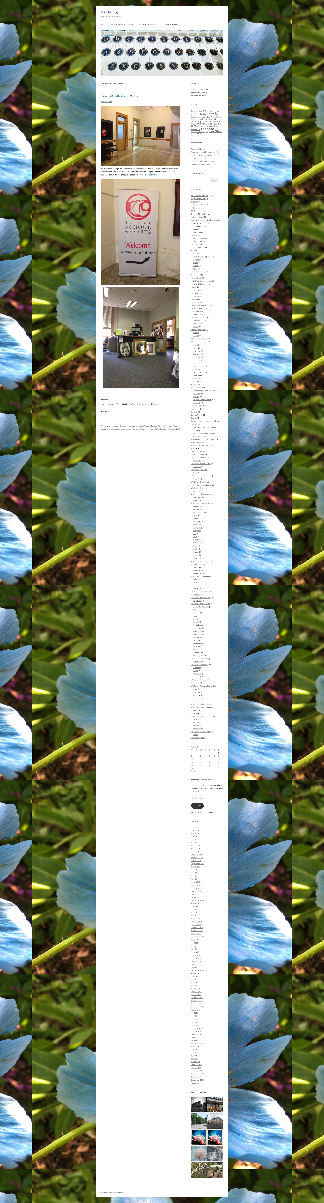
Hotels (193, 287)
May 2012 (194, 1019)
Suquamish (197, 573)
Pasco (195, 473)
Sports (193, 418)
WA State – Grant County (202, 485)
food (217, 115)
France (195, 253)
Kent (194, 534)
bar (218, 111)
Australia (194, 202)
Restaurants (196, 387)
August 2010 (195, 1083)
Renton (195, 546)
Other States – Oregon (199, 339)
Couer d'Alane (198, 320)
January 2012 (196, 1031)
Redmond (196, 543)
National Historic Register (140, 426)
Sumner (196, 649)
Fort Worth (197, 351)
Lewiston (196, 323)
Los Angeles (197, 311)
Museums (195, 296)
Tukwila (195, 555)
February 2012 (196, 1028)
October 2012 (196, 1004)
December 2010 (197, 1071)
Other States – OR (198, 330)
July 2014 (194, 943)
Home (103, 24)
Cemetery (195, 244)
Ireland (195, 263)
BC (192, 211)
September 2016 (197, 864)
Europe (194, 250)
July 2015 (194, 906)
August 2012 (195, 1010)
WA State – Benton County (201, 463)
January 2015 (196, 924)
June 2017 (194, 839)
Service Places (196, 415)
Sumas (195, 713)
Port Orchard (197, 564)
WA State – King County (200, 503)
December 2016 (197, 854)
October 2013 (196, 967)
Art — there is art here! (199, 196)
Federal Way (197, 527)
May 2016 (194, 876)
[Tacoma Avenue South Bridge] (199, 1121)
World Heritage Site (200, 284)
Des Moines (197, 524)
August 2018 (195, 830)
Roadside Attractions (199, 406)
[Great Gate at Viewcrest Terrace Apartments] (199, 1170)
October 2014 (196, 934)
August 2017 (195, 833)
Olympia (212, 121)
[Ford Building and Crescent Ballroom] (215, 1121)
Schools (154, 426)
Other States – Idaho (199, 317)
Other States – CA (198, 308)
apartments (198, 111)
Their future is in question (201, 445)
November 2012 (197, 1001)
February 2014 (196, 955)
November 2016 (197, 857)
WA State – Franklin (198, 470)
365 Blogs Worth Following (122, 24)
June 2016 (194, 873)
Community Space (198, 247)
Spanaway (197, 643)
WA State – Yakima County (201, 731)
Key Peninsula (198, 628)
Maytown (196, 692)
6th (192, 111)
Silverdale (196, 570)
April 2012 (194, 1022)
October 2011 (196, 1040)
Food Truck (197, 393)
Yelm (194, 701)
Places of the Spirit (198, 372)
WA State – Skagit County (200, 658)
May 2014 (194, 946)
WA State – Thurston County (201, 686)
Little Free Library (199, 223)
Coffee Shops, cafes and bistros (205, 390)
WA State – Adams (198, 454)
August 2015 (195, 903)
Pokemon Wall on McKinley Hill (202, 161)
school (203, 126)
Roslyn (195, 582)
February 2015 (196, 921)
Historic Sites (125, 426)
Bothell (195, 515)
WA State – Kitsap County (200, 561)
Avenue (213, 111)
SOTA (157, 429)
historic (214, 116)
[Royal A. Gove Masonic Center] (215, 1137)
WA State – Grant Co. (199, 482)
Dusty (195, 722)
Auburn (195, 506)
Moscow (196, 326)
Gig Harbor (197, 625)
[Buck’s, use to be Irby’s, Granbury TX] (215, 1170)
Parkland (196, 634)
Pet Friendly (195, 369)
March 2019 (195, 827)
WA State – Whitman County (201, 716)
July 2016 (194, 870)
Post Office (136, 429)
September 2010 (197, 1080)
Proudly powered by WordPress (112, 1192)
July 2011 (194, 1049)
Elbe (194, 616)
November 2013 (197, 964)
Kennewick (197, 467)
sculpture (209, 126)
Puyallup (209, 124)
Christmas (202, 113)
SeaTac (195, 549)
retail (198, 126)
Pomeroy (196, 479)
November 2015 (197, 894)
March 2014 (195, 952)
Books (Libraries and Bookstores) (204, 220)
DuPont (195, 610)
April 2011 (194, 1058)
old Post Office (151, 175)
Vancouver (197, 232)
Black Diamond (198, 512)
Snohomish (197, 677)
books (193, 113)
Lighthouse (195, 293)
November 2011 (197, 1037)
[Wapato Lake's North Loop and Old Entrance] (215, 1154)
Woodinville (197, 558)
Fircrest (195, 622)
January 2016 (196, 888)
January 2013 (196, 995)
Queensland (197, 208)
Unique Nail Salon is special (201, 164)
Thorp (195, 585)
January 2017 (196, 851)
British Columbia (197, 226)
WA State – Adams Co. (199, 457)
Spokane (196, 683)
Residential (195, 384)
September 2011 (197, 1043)
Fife (194, 619)
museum (205, 121)
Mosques (196, 378)
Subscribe (197, 806)
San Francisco (198, 314)
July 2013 (194, 976)
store (197, 129)
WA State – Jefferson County (202, 494)
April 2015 (194, 915)
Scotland (196, 266)
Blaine (195, 710)
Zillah (195, 735)
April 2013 (194, 985)
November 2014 (197, 931)
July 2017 (194, 836)
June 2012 (194, 1016)
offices (128, 429)
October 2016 (196, 861)
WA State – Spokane (199, 680)
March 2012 (195, 1025)
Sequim (195, 500)
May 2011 (194, 1055)
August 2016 (195, 867)
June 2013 (194, 979)
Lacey (195, 689)
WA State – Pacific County (200, 597)
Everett (195, 671)
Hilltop (207, 117)
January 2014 (196, 958)
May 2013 (194, 982)
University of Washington (199, 132)
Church (209, 113)
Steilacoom (197, 646)
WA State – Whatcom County (202, 707)
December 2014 (197, 928)
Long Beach (197, 601)
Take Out (196, 403)
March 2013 (195, 988)
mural (199, 121)
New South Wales (199, 205)
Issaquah (196, 530)
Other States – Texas (199, 342)
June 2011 (194, 1052)
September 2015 (197, 900)
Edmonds (196, 668)
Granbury (194, 117)
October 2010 (196, 1077)
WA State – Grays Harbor (200, 488)
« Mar (193, 770)
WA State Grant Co (198, 738)
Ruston (195, 640)
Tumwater (196, 698)
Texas (216, 130)
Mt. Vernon (197, 661)
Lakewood (205, 118)
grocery (202, 117)
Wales (195, 269)
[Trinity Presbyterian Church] (199, 1105)
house (197, 119)
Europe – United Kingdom (200, 256)
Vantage (196, 588)
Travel (193, 448)
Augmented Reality (198, 199)
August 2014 (195, 940)
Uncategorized (196, 451)
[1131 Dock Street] (199, 1154)
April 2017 (194, 842)
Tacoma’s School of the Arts (119, 95)
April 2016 (194, 879)
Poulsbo (196, 567)
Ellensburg (197, 579)
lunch (217, 119)
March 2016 (195, 882)
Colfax (195, 719)
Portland (196, 333)
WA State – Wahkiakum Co (201, 704)
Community (195, 115)
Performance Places (199, 366)
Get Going (109, 12)
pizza (203, 124)
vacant (194, 134)
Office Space (196, 302)
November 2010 (197, 1074)
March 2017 (195, 845)
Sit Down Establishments (202, 400)
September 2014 (197, 937)
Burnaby (196, 229)
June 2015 (194, 909)
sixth (193, 130)
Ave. (208, 111)
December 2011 (197, 1034)
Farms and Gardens (198, 272)
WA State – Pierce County (200, 604)
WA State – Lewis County (200, 591)
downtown (204, 115)
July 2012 (194, 1013)
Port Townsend (198, 497)
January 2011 (196, 1068)
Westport (196, 491)
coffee (215, 112)
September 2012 (197, 1007)
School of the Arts (147, 429)
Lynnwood (197, 674)
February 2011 (196, 1065)
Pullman (196, 725)
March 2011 (195, 1062)
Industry (194, 290)
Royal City (195, 409)
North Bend (197, 540)
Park (199, 123)
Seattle (216, 126)
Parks (193, 363)
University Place (215, 131)
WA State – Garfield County (201, 476)
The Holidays (196, 442)
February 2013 (196, 991)
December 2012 (197, 998)
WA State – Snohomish (199, 664)
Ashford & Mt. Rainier (201, 607)
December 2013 (197, 961)
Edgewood (197, 613)
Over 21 (196, 397)
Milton (195, 537)
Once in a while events (199, 305)
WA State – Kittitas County (201, 576)
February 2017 (196, 848)
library (212, 119)
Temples (196, 381)
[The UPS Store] (215, 1105)
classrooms (120, 429)
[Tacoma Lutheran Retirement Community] (199, 1137)
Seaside (196, 336)
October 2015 (196, 897)
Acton (195, 345)
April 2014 (194, 949)
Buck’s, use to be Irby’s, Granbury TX (205, 152)
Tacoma (161, 426)
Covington (196, 521)
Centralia (196, 594)
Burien (195, 518)
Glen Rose (197, 354)
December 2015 (197, 891)
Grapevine (197, 360)
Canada (194, 235)
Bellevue (196, 509)
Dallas (195, 348)
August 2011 (195, 1046)
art (204, 110)
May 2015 (194, 912)
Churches (196, 375)
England (196, 259)
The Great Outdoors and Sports (203, 439)
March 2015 (195, 918)
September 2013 (197, 970)
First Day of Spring (198, 149)
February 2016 (196, 885)
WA (199, 134)
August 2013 (195, 973)
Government (196, 275)
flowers (212, 115)
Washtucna (197, 460)
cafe (197, 113)
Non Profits (195, 299)
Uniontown (197, 728)
